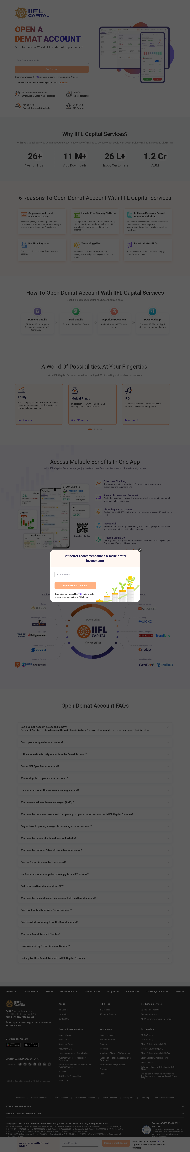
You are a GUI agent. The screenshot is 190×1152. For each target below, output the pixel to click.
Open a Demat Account (75, 585)
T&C (80, 594)
